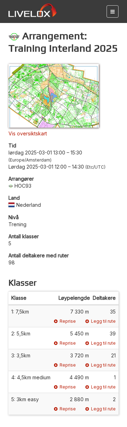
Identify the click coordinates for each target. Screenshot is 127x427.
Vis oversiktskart (27, 133)
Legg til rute (103, 321)
